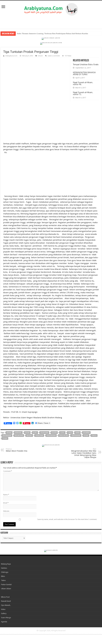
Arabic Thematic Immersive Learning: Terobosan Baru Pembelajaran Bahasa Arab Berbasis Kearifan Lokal (55, 34)
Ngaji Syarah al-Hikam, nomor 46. (83, 83)
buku (35, 433)
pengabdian (51, 435)
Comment (7, 471)
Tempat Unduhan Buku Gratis (86, 64)
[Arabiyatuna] (51, 9)
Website (6, 511)
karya (78, 433)
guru (62, 433)
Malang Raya (6, 564)
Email (5, 503)
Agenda (4, 622)
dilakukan (44, 433)
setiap (86, 435)
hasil (70, 433)
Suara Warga (6, 618)
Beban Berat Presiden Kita (16, 450)
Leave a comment (54, 56)
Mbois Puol (5, 597)
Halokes (4, 568)
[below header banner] (51, 39)
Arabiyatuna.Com (11, 56)
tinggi (94, 435)
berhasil (18, 433)
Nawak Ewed (6, 601)
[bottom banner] (51, 551)
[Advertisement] (51, 22)
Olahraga (4, 572)
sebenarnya (76, 435)
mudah (29, 435)
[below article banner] (51, 446)
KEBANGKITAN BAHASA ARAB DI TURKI (84, 73)
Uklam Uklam (6, 589)
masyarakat (7, 435)
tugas (5, 438)
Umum (40, 56)
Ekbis (3, 576)
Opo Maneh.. (6, 605)
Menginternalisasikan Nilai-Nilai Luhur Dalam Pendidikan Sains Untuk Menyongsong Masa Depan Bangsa (83, 453)
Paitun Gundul (6, 584)
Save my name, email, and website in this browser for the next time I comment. (67, 519)
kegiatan (86, 433)
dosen (54, 433)
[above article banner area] (51, 43)
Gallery (3, 613)
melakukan (19, 435)
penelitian (39, 435)
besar (27, 433)
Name (6, 495)
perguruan (63, 435)
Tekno (3, 580)
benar (9, 433)
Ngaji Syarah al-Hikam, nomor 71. (83, 93)
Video (3, 609)
